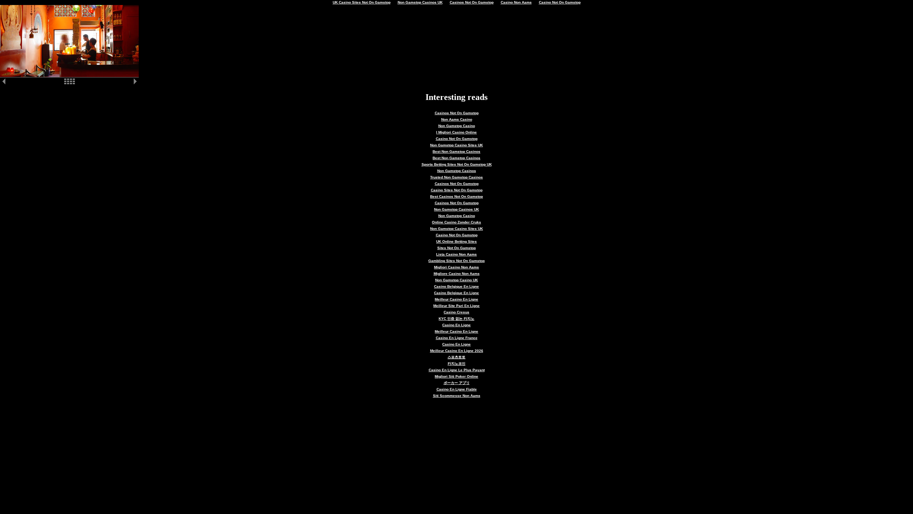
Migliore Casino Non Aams (457, 274)
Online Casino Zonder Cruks (456, 222)
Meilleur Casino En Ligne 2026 (456, 351)
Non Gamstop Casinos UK (456, 209)
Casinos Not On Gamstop (457, 113)
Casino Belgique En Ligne (456, 286)
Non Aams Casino (456, 119)
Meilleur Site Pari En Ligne (456, 306)
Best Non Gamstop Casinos (456, 151)
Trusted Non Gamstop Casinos (456, 177)
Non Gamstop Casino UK (456, 280)
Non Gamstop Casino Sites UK (456, 145)
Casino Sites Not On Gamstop (457, 190)
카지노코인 (456, 364)
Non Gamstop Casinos (456, 171)
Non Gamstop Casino (456, 126)
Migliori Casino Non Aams (456, 267)
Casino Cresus (456, 312)
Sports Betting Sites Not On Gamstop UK (457, 164)
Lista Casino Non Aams (456, 254)
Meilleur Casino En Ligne (456, 299)
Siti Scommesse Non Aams (456, 396)
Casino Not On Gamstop (457, 139)
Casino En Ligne (456, 325)
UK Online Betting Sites (456, 241)
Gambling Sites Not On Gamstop (456, 261)
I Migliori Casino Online (456, 132)
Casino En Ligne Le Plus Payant (457, 370)
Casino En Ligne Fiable (457, 389)
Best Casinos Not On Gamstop (456, 196)
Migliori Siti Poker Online (456, 376)
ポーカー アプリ (457, 383)
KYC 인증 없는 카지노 (456, 319)
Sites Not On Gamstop (456, 248)
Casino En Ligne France (457, 338)
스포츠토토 (456, 357)
